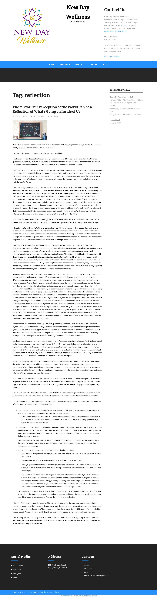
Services (64, 64)
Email (15, 578)
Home (51, 64)
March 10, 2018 (21, 116)
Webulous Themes (53, 592)
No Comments (38, 116)
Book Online (18, 565)
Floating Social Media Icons (68, 596)
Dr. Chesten (54, 116)
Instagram (17, 573)
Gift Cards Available (112, 56)
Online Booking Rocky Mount (115, 31)
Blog (105, 64)
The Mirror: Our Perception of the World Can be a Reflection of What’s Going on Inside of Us (52, 109)
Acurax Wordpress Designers (88, 596)
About (94, 64)
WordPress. (26, 592)
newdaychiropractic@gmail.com (96, 575)
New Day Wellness (78, 12)
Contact (79, 64)
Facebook (17, 569)
